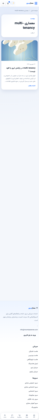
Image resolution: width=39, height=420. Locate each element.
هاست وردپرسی (33, 355)
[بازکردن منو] (3, 3)
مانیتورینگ (34, 407)
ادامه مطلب (31, 86)
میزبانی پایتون (33, 371)
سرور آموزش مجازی (32, 403)
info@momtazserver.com (29, 330)
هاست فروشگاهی (32, 359)
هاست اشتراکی (33, 351)
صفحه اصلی (34, 11)
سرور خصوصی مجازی (31, 383)
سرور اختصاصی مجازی (31, 387)
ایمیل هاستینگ (33, 363)
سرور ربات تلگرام (33, 399)
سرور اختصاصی (33, 391)
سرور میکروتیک (33, 395)
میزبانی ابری (34, 367)
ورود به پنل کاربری (30, 335)
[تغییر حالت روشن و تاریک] (12, 3)
